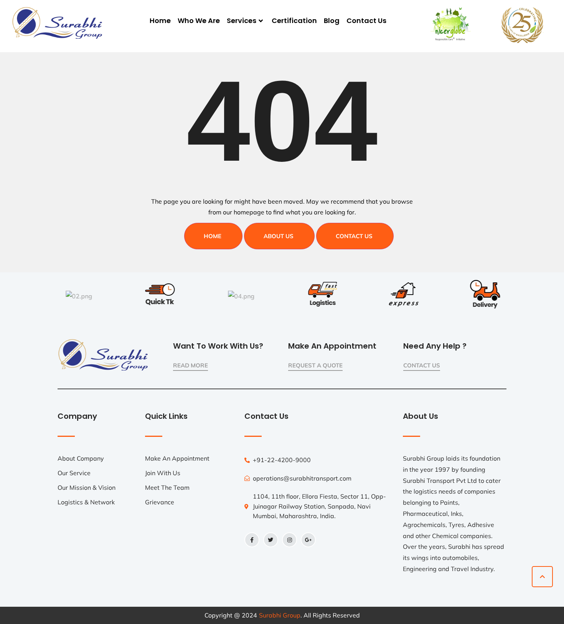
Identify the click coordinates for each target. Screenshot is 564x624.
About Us (279, 236)
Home (160, 20)
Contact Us (366, 20)
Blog (332, 20)
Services (241, 20)
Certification (294, 20)
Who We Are (199, 20)
